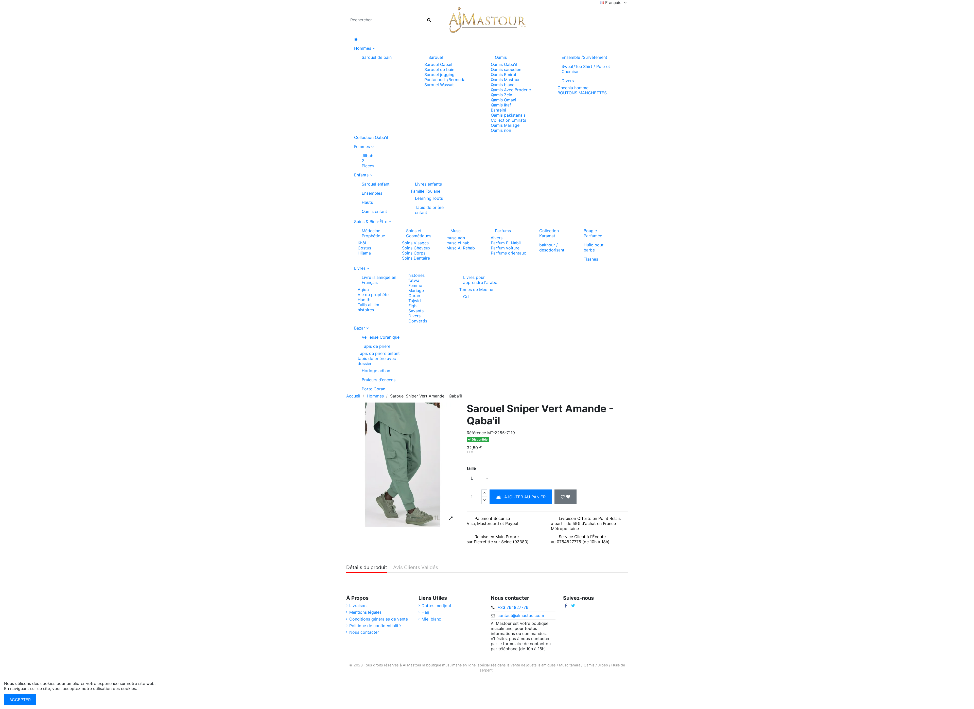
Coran (414, 295)
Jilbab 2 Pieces (368, 160)
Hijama (364, 253)
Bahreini (498, 110)
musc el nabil (459, 242)
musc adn (455, 237)
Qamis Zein (501, 94)
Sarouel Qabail (438, 64)
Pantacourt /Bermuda (444, 79)
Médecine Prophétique (373, 233)
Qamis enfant (374, 211)
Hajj (425, 612)
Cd (466, 296)
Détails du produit (366, 567)
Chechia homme (573, 87)
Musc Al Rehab (460, 247)
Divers (568, 80)
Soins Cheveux (416, 247)
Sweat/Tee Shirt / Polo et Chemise (586, 69)
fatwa (413, 280)
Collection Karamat (549, 233)
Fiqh (412, 305)
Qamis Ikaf (501, 104)
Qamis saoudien (506, 69)
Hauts (367, 202)
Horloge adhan (376, 370)
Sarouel (435, 57)
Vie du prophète (373, 294)
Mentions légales (365, 612)
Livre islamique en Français (379, 280)
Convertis (417, 320)
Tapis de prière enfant (429, 210)
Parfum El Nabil (506, 242)
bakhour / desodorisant (551, 247)
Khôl (362, 242)
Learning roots (429, 198)
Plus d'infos (149, 688)
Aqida (363, 289)
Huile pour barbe (593, 247)
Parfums (503, 230)
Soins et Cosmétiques (418, 233)
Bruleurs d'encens (378, 379)
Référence (476, 432)
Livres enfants (428, 184)
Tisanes (591, 259)
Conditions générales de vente (378, 619)
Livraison (358, 605)
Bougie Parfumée (593, 233)
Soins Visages (415, 242)
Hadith (364, 299)
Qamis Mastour (505, 79)
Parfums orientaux (508, 253)
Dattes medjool (436, 605)
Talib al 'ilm (368, 304)
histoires (366, 309)
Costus (364, 247)
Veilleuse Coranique (380, 337)
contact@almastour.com (520, 615)
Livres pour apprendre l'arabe (480, 280)
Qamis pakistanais (508, 115)
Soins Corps (413, 253)
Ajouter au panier (525, 496)
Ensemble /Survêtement (584, 57)
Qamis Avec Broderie (511, 89)
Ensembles (372, 193)
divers (496, 237)
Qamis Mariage (505, 125)
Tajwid (414, 300)
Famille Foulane (425, 191)
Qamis (501, 57)
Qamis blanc (502, 84)
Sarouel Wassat (439, 84)
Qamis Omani (503, 99)
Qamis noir (501, 130)
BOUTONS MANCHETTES (582, 92)
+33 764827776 (512, 607)
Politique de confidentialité (375, 625)
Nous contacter (364, 632)
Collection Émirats (508, 120)
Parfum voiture (505, 247)
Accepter (20, 699)
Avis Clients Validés (415, 567)
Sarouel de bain (377, 57)
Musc (455, 230)
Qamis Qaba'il (504, 64)
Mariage (416, 290)
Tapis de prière (376, 346)
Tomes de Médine (476, 289)
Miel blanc (431, 619)
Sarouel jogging (439, 74)
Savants (416, 310)
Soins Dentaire (416, 258)
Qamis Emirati (504, 74)
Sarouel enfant (376, 184)
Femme (415, 285)
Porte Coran (373, 388)
